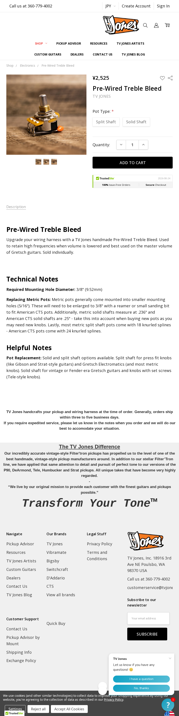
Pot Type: (103, 111)
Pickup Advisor (68, 43)
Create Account (136, 6)
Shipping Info (19, 652)
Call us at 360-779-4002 (30, 6)
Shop (39, 43)
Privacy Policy (99, 543)
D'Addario (55, 577)
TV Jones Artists (130, 43)
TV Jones (54, 543)
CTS (50, 586)
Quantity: (101, 144)
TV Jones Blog (133, 54)
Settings (15, 709)
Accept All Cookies (69, 709)
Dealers (77, 54)
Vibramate (56, 552)
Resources (98, 43)
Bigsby (52, 560)
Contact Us (103, 54)
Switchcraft (57, 569)
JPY (108, 6)
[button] (168, 705)
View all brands (60, 594)
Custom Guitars (47, 54)
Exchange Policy (21, 660)
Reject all (38, 709)
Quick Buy (55, 623)
